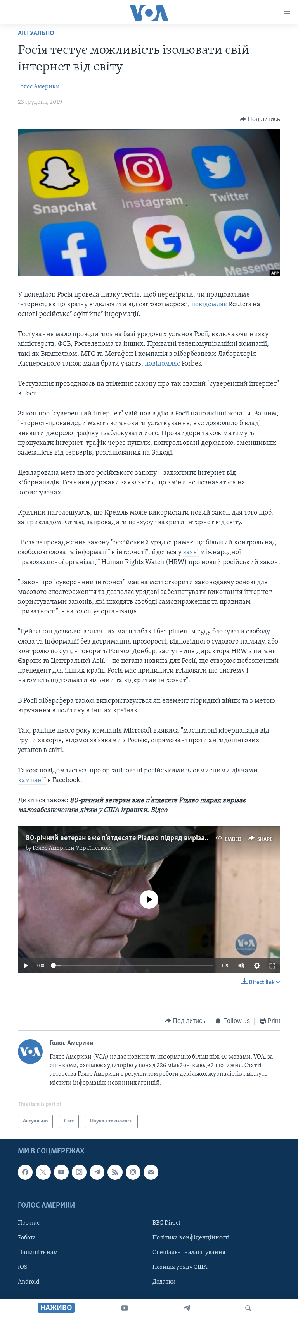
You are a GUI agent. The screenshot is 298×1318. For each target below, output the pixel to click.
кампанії (32, 780)
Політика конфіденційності (191, 1238)
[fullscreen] (272, 965)
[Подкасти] (133, 1172)
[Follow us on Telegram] (97, 1172)
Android (29, 1282)
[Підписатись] (151, 1172)
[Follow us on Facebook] (25, 1172)
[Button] (260, 119)
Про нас (29, 1223)
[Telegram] (187, 1308)
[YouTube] (125, 1308)
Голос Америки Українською (72, 848)
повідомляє (209, 304)
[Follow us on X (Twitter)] (43, 1172)
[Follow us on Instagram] (79, 1172)
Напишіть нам (38, 1252)
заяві (191, 552)
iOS (23, 1267)
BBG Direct (166, 1223)
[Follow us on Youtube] (61, 1172)
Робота (27, 1238)
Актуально (36, 33)
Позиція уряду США (179, 1267)
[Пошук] (248, 1308)
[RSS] (114, 1172)
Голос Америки (39, 87)
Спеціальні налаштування (188, 1252)
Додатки (164, 1282)
